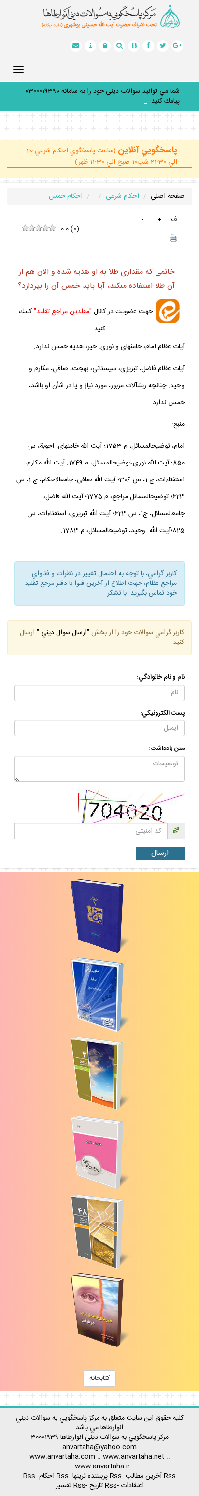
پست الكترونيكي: (162, 713)
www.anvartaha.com (62, 1457)
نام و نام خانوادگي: (161, 677)
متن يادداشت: (167, 748)
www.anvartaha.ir (102, 1466)
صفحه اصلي (168, 196)
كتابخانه (99, 1378)
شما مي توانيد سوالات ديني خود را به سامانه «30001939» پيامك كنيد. (102, 96)
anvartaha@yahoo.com (99, 1447)
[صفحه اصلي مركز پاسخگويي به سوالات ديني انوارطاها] (99, 16)
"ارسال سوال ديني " (62, 633)
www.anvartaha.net (133, 1457)
